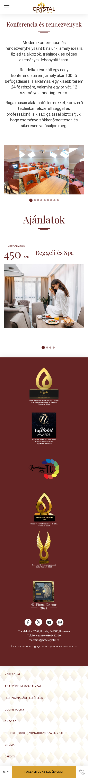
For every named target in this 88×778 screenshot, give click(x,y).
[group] (44, 169)
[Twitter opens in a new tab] (38, 624)
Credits (10, 756)
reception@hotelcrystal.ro (44, 640)
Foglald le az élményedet (44, 771)
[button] (7, 7)
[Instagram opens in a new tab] (59, 624)
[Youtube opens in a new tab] (49, 624)
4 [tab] (41, 200)
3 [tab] (38, 200)
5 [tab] (45, 200)
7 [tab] (51, 200)
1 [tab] (31, 200)
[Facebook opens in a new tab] (28, 624)
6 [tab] (48, 200)
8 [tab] (54, 200)
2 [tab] (35, 200)
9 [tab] (58, 200)
